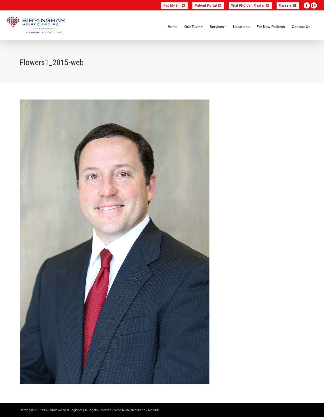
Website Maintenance (128, 410)
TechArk (153, 410)
